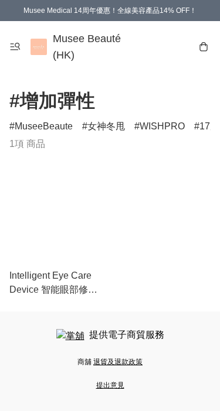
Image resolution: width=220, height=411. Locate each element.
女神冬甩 (106, 126)
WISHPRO (162, 126)
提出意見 (110, 385)
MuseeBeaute (44, 126)
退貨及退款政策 (118, 362)
